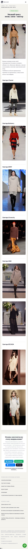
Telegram (10, 461)
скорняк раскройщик (6, 480)
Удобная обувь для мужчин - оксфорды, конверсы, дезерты (13, 518)
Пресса (16, 536)
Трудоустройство (5, 536)
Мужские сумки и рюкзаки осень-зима (10, 507)
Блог (7, 5)
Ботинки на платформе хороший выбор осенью (12, 510)
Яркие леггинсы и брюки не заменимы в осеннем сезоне (12, 514)
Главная (2, 5)
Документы (18, 534)
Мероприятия (22, 536)
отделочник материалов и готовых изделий (11, 495)
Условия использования (6, 541)
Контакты (3, 538)
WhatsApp (19, 461)
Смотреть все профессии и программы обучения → (14, 469)
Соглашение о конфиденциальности (9, 543)
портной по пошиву (5, 483)
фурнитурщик (4, 489)
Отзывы (24, 534)
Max (20, 465)
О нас (2, 534)
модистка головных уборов (7, 486)
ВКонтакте (11, 465)
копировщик (4, 492)
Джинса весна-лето (6, 504)
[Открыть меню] (25, 2)
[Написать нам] (25, 546)
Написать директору (9, 534)
